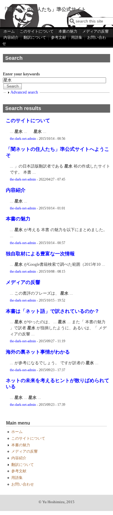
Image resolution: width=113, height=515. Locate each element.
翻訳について (34, 37)
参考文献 (58, 37)
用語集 (76, 37)
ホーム (9, 31)
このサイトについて (37, 31)
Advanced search (24, 92)
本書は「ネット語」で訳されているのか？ (52, 311)
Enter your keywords (21, 74)
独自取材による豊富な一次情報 (40, 253)
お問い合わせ (22, 484)
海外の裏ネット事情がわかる (38, 352)
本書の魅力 (68, 31)
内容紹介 (11, 37)
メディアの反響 (95, 31)
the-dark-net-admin (23, 139)
